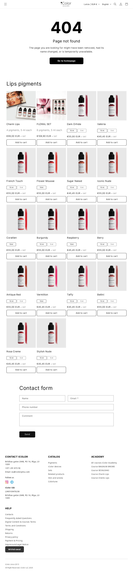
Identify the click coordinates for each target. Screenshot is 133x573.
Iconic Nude (104, 181)
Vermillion (42, 294)
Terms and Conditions (15, 525)
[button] (5, 4)
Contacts (9, 514)
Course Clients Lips (100, 478)
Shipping (9, 529)
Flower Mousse (45, 181)
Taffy (70, 294)
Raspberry (73, 237)
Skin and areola (55, 478)
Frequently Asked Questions (18, 518)
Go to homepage (66, 60)
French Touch (14, 181)
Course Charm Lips (100, 474)
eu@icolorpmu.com (21, 472)
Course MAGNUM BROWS (103, 466)
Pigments (52, 462)
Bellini (100, 294)
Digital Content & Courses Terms (20, 522)
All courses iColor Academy (104, 462)
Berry (100, 237)
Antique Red (13, 294)
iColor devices (54, 466)
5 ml (81, 130)
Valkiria (101, 124)
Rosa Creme (13, 351)
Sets (50, 470)
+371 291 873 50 (12, 468)
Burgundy (42, 237)
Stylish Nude (44, 351)
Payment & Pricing (13, 540)
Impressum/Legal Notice (16, 544)
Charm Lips (13, 124)
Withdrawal (14, 549)
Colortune (52, 481)
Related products (56, 474)
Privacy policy (11, 537)
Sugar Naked (74, 181)
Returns (9, 533)
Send (27, 434)
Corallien (11, 237)
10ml (41, 187)
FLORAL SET (44, 124)
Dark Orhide (74, 124)
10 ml (72, 130)
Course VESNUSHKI (100, 470)
